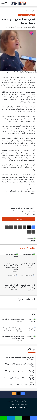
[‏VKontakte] (7, 227)
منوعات (27, 10)
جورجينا (28, 116)
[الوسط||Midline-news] (18, 3)
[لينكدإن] (24, 227)
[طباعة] (29, 232)
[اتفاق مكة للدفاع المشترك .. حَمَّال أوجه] (27, 257)
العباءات (14, 153)
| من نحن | (20, 407)
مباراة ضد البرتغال (30, 214)
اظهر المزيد (19, 219)
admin (25, 27)
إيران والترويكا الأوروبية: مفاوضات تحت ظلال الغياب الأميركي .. (27, 286)
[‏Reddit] (11, 227)
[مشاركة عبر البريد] (33, 232)
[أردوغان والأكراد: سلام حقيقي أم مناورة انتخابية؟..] (10, 278)
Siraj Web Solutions (22, 404)
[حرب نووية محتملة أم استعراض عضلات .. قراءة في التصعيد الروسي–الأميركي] (10, 257)
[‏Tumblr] (20, 227)
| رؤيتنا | (25, 407)
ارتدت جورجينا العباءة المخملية (20, 208)
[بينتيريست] (15, 227)
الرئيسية (31, 10)
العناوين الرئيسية (29, 15)
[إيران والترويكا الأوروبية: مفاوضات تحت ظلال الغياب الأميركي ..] (27, 278)
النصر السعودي (10, 80)
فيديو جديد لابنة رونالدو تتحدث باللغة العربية (22, 211)
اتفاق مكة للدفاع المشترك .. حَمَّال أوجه (13, 319)
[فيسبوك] (33, 227)
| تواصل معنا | (13, 407)
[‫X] (29, 227)
